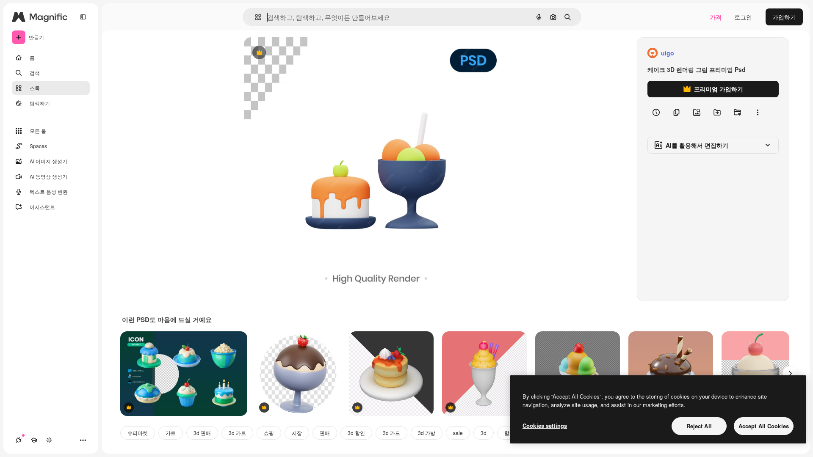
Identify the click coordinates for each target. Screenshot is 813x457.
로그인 (743, 17)
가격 (716, 17)
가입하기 (784, 17)
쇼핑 (269, 432)
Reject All (699, 426)
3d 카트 (237, 432)
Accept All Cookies (763, 426)
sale (458, 432)
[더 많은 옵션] (757, 112)
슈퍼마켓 (137, 432)
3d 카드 (391, 432)
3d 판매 (202, 432)
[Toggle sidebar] (83, 17)
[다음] (790, 373)
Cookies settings (545, 425)
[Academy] (34, 440)
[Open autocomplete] (254, 17)
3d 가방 (426, 432)
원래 (292, 53)
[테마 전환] (49, 440)
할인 (509, 432)
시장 (297, 432)
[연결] (18, 440)
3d (484, 432)
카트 (171, 432)
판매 (325, 432)
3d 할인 (356, 432)
